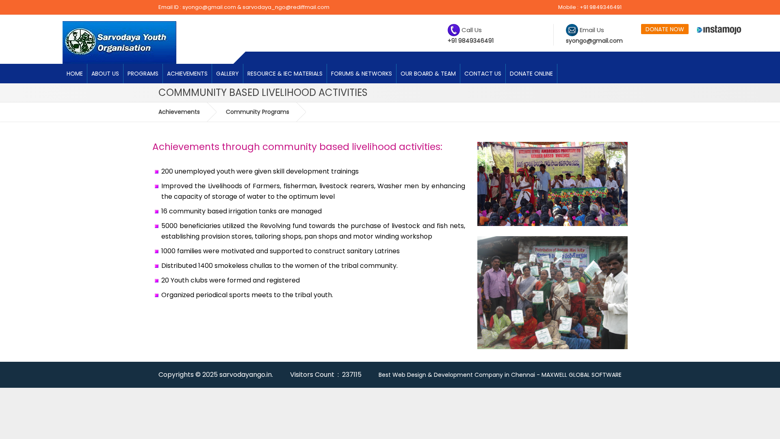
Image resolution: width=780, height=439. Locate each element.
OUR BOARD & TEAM (428, 74)
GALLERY (227, 74)
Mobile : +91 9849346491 (590, 7)
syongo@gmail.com (209, 7)
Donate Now (665, 29)
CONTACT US (482, 74)
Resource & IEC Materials (285, 74)
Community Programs (257, 112)
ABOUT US (105, 74)
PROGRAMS (143, 74)
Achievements (179, 112)
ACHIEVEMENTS (187, 74)
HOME (75, 74)
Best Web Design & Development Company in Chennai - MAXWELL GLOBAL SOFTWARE (500, 375)
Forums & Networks (361, 74)
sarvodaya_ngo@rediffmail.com (286, 7)
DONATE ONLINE (531, 74)
